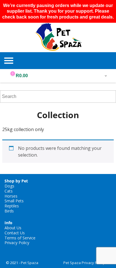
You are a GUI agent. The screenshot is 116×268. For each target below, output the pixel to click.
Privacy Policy (17, 242)
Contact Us (15, 232)
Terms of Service (20, 237)
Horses (11, 196)
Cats (9, 191)
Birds (9, 211)
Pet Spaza (29, 262)
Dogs (9, 186)
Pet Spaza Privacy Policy (84, 262)
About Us (13, 227)
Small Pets (14, 200)
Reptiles (12, 206)
